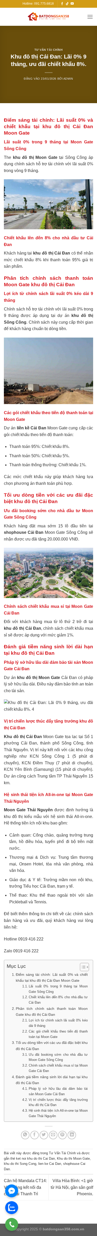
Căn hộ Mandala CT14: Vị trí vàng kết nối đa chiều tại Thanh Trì (25, 1187)
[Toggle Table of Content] (82, 967)
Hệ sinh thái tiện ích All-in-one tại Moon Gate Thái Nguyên (58, 1113)
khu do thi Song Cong (20, 1164)
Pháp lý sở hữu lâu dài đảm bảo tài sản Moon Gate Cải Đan (58, 1091)
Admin (68, 78)
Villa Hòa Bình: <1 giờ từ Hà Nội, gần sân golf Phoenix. (72, 1187)
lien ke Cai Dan (49, 1164)
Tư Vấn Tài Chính (48, 49)
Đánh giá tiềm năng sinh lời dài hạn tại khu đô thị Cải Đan (52, 1080)
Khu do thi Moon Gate (73, 1158)
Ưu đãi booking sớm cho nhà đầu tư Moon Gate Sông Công (58, 1057)
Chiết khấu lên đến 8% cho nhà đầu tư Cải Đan (58, 999)
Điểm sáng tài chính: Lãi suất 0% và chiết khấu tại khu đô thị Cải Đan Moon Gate (52, 977)
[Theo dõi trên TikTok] (67, 4)
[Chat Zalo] (11, 1207)
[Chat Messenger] (11, 1190)
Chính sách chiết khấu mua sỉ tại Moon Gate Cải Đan (58, 1068)
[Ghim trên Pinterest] (62, 1135)
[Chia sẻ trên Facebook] (34, 1135)
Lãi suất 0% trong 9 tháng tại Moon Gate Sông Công (58, 989)
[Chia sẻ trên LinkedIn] (72, 1135)
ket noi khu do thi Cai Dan (35, 1158)
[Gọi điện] (11, 1224)
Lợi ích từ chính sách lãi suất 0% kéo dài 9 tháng (58, 1023)
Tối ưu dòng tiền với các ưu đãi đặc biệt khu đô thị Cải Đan (52, 1046)
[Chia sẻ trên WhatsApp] (25, 1135)
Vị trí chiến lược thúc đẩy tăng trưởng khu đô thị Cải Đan (58, 1102)
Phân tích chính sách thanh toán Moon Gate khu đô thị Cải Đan (52, 1011)
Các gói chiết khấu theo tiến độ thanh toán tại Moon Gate (58, 1034)
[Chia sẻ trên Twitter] (44, 1135)
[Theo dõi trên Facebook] (62, 4)
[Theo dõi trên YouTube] (72, 4)
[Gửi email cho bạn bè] (53, 1135)
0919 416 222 (30, 939)
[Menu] (90, 16)
